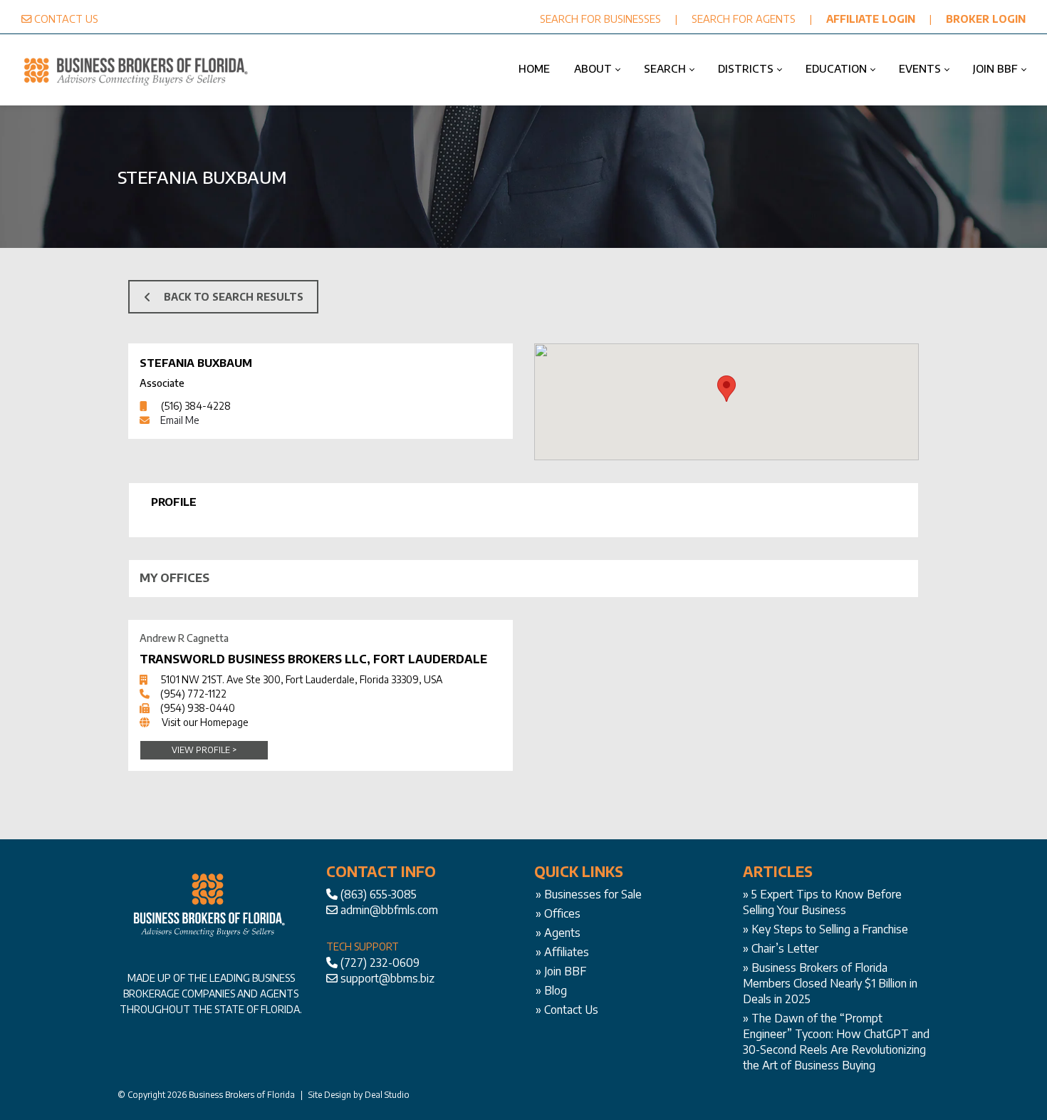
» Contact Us (567, 1009)
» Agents (558, 932)
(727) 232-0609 (380, 962)
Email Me (179, 420)
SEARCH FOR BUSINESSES (600, 18)
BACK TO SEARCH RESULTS (233, 297)
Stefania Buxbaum (196, 362)
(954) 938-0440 (197, 708)
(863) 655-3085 (378, 894)
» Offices (558, 913)
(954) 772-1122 (193, 694)
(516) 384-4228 (196, 406)
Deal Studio (387, 1094)
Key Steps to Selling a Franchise (829, 929)
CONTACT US (66, 18)
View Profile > (204, 750)
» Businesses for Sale (589, 894)
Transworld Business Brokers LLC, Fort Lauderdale (313, 659)
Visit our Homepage (205, 722)
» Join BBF (561, 971)
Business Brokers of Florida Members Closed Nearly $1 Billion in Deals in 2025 (830, 983)
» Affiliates (562, 952)
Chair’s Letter (784, 948)
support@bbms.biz (387, 978)
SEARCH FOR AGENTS (744, 18)
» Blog (551, 990)
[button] (726, 388)
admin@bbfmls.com (389, 910)
